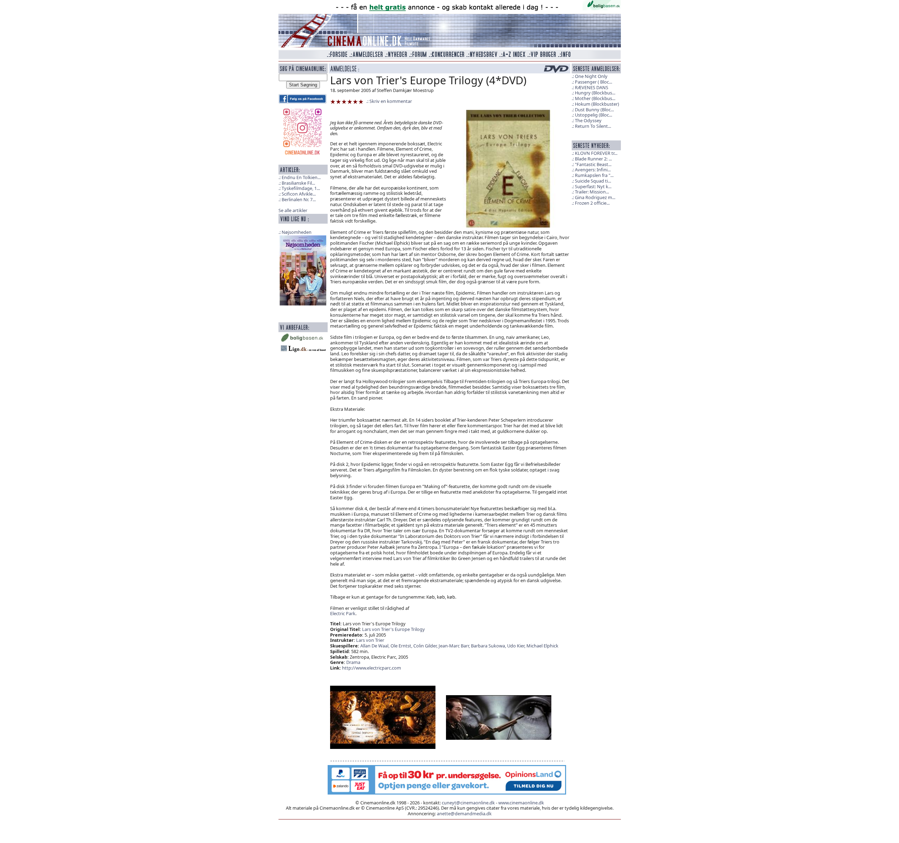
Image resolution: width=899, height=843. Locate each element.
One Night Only (591, 76)
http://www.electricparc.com (371, 668)
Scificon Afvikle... (299, 194)
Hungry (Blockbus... (595, 93)
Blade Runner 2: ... (593, 159)
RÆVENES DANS (591, 87)
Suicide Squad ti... (593, 181)
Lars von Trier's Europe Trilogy (393, 629)
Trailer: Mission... (592, 192)
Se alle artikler (292, 210)
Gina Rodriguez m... (595, 197)
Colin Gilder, (426, 646)
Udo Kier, (516, 646)
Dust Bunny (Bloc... (594, 109)
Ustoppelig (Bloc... (593, 115)
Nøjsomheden (296, 232)
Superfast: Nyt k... (593, 186)
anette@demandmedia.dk (464, 813)
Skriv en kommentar (390, 101)
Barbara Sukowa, (489, 646)
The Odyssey (588, 120)
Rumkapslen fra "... (594, 175)
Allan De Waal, (375, 646)
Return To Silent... (593, 126)
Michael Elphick (542, 646)
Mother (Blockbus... (595, 98)
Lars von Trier (370, 640)
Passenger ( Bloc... (593, 82)
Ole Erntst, (402, 646)
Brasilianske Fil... (298, 183)
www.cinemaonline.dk (521, 802)
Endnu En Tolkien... (301, 177)
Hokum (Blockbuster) (597, 104)
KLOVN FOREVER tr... (596, 153)
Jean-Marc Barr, (455, 646)
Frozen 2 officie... (592, 203)
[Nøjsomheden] (303, 269)
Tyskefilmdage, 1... (301, 188)
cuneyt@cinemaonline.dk (468, 802)
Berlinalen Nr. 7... (299, 199)
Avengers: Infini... (593, 169)
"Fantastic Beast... (593, 164)
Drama (353, 662)
